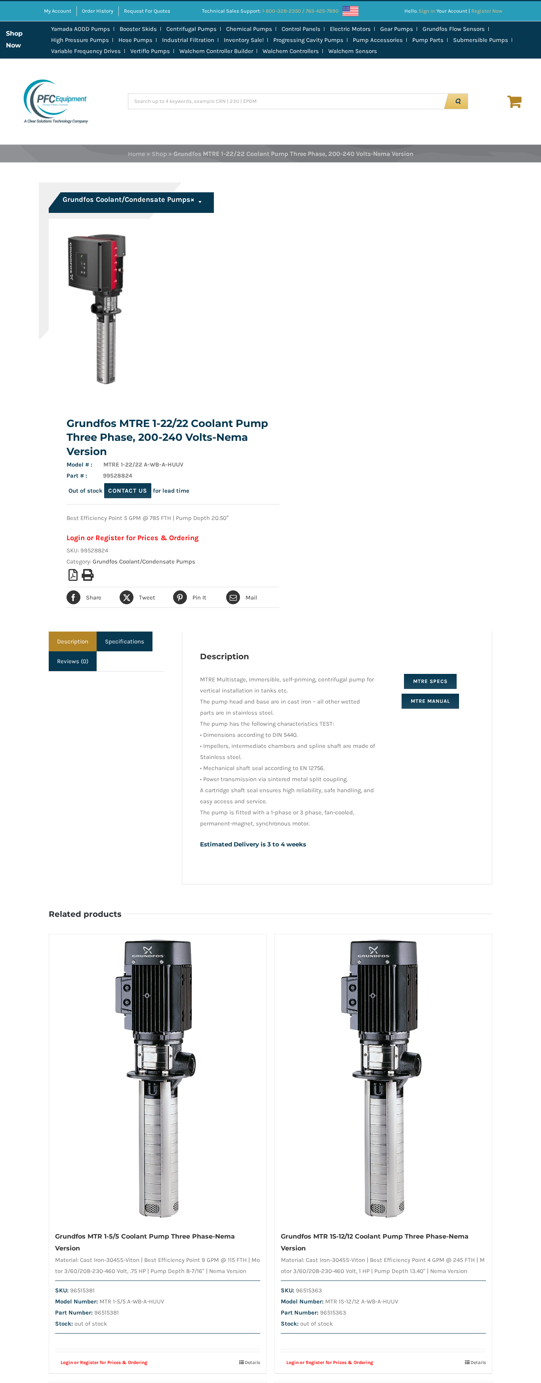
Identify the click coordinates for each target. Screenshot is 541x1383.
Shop (159, 153)
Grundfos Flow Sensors (454, 28)
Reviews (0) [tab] (72, 661)
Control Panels (301, 28)
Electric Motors (350, 28)
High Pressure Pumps (80, 40)
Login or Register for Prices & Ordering (132, 537)
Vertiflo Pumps (150, 51)
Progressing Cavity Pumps (308, 40)
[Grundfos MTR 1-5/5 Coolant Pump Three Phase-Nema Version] (157, 1078)
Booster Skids (138, 28)
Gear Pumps (396, 28)
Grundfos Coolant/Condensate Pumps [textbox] (128, 199)
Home (136, 153)
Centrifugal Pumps (191, 28)
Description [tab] (72, 641)
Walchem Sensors (352, 51)
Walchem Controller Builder (216, 51)
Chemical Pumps (249, 28)
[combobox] (132, 202)
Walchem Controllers (291, 51)
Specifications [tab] (124, 641)
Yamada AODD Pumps (80, 28)
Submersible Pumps (480, 40)
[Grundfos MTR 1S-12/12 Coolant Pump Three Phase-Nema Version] (383, 1078)
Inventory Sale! (244, 40)
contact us (127, 490)
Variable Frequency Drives (86, 51)
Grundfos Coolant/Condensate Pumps (144, 561)
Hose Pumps (135, 40)
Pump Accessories (378, 40)
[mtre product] (155, 308)
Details (252, 1362)
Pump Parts (428, 40)
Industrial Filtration (188, 40)
